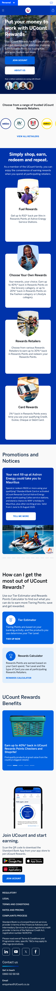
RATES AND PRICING (13, 910)
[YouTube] (16, 951)
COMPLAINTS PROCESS (14, 915)
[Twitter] (26, 951)
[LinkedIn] (6, 951)
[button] (15, 123)
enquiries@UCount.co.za (15, 984)
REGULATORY (9, 893)
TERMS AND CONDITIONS (15, 904)
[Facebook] (35, 951)
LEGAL (5, 898)
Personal (6, 2)
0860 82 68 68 (10, 974)
